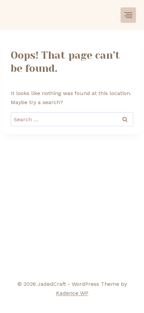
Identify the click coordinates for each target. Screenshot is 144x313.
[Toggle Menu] (128, 15)
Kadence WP (72, 293)
